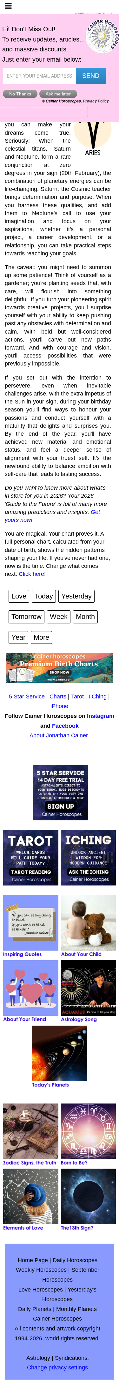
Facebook (65, 726)
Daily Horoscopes (75, 1260)
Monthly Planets (76, 1309)
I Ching (98, 696)
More (41, 637)
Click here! (32, 574)
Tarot (77, 696)
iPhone (59, 706)
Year (18, 637)
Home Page (33, 1260)
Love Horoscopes (40, 1289)
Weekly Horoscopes (41, 1270)
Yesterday (76, 596)
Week (59, 617)
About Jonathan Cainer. (59, 735)
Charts (58, 696)
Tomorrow (26, 617)
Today (44, 596)
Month (85, 617)
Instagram (100, 716)
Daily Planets (34, 1309)
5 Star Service (27, 696)
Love (18, 596)
